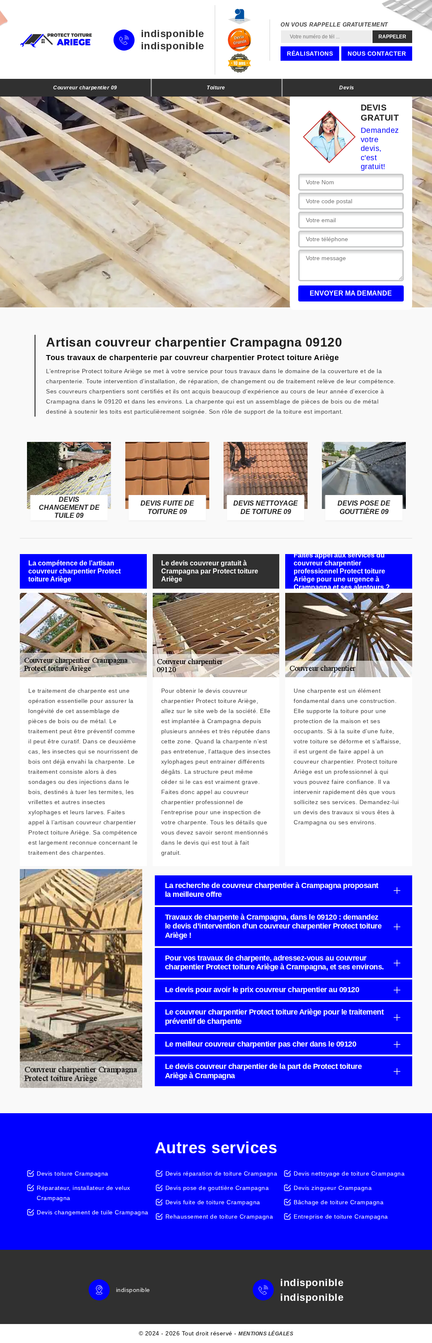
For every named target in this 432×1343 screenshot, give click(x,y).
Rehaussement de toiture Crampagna (219, 1216)
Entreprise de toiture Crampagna (341, 1216)
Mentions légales (265, 1334)
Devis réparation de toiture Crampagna (221, 1173)
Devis (346, 88)
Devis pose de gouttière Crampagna (217, 1187)
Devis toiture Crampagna (72, 1173)
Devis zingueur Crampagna (333, 1187)
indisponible (172, 34)
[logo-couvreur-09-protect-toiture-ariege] (56, 40)
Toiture (216, 88)
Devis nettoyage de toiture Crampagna (349, 1173)
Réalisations (310, 53)
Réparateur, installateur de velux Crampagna (83, 1192)
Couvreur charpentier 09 (85, 88)
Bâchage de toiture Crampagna (338, 1202)
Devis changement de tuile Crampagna (92, 1212)
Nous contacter (377, 53)
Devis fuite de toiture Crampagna (212, 1202)
